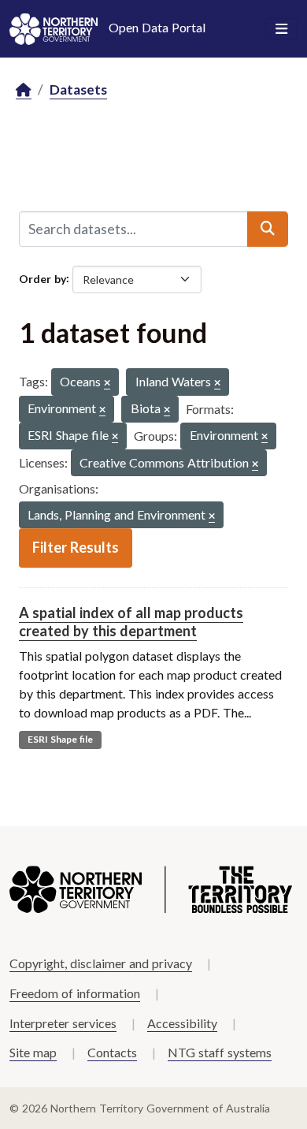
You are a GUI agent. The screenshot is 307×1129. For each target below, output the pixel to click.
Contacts (112, 1052)
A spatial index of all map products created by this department (131, 621)
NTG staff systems (220, 1052)
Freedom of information (74, 993)
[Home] (23, 90)
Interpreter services (63, 1022)
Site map (33, 1052)
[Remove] (107, 383)
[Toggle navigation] (281, 29)
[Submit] (267, 228)
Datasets (78, 89)
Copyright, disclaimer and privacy (100, 963)
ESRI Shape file (60, 739)
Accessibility (182, 1022)
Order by (42, 278)
